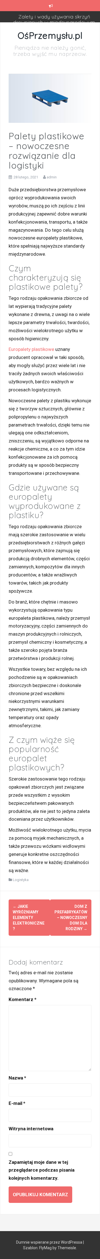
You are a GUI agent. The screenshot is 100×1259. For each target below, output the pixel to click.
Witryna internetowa (31, 1128)
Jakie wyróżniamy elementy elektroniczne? (28, 917)
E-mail (17, 1103)
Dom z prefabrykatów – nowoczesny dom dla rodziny (70, 917)
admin (52, 177)
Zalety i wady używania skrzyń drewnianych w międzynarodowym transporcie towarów (54, 22)
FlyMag (45, 1248)
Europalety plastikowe (31, 349)
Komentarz (22, 999)
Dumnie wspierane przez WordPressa (49, 1242)
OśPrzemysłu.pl (50, 35)
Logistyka (21, 880)
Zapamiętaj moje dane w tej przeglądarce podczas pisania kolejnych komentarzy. (41, 1170)
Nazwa (17, 1078)
